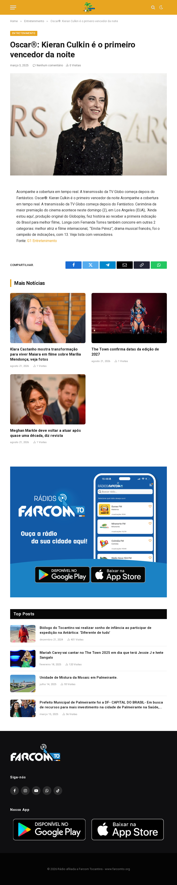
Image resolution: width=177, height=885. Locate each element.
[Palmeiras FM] (89, 7)
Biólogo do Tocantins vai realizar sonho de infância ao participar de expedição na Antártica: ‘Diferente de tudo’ (95, 630)
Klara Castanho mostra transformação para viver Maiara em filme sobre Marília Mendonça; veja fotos (45, 354)
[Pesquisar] (153, 7)
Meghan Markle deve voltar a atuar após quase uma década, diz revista (45, 433)
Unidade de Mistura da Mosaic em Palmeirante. (79, 677)
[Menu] (13, 7)
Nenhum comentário (50, 65)
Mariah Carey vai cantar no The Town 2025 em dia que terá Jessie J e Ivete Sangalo (101, 655)
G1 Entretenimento (42, 241)
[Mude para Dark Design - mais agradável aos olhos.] (160, 7)
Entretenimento (23, 33)
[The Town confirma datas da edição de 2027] (129, 318)
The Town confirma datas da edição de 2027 (125, 351)
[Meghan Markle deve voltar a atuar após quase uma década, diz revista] (48, 399)
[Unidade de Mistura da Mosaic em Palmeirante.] (22, 683)
